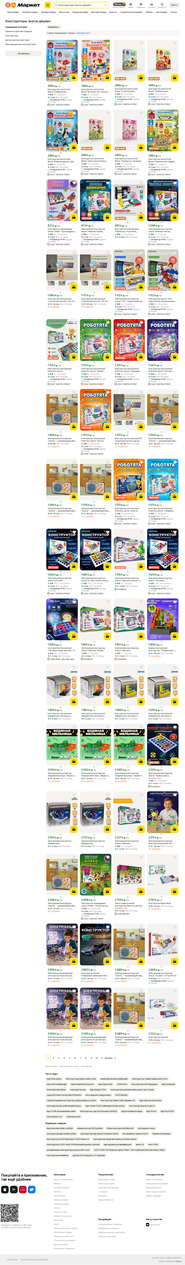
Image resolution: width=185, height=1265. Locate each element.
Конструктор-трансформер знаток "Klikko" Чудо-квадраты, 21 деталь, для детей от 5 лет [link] (61, 230)
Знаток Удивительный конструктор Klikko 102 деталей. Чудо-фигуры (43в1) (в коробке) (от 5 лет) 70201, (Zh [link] (129, 904)
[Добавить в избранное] (74, 43)
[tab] (13, 12)
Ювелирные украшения (64, 1248)
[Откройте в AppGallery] (23, 1193)
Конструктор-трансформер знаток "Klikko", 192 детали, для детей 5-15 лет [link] (95, 904)
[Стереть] (105, 5)
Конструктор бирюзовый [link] (159, 903)
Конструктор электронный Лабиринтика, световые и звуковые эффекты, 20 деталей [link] (129, 714)
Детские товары (61, 1244)
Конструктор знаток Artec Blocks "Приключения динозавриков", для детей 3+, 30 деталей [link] (161, 90)
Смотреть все (83, 33)
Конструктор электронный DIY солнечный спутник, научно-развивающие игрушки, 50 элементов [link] (128, 439)
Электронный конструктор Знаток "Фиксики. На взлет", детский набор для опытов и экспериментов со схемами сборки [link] (127, 579)
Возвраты (102, 1196)
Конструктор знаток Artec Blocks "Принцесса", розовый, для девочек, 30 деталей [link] (128, 160)
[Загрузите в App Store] (5, 1193)
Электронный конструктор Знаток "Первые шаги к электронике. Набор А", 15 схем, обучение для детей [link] (162, 774)
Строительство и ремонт (65, 1240)
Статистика (12, 1260)
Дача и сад (58, 1220)
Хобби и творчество (63, 1216)
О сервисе (103, 1192)
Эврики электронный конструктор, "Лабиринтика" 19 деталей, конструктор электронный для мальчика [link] (162, 649)
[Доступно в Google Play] (14, 1193)
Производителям (153, 1188)
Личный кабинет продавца (110, 1224)
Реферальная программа (157, 1184)
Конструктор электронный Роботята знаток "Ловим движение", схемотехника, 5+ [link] (94, 370)
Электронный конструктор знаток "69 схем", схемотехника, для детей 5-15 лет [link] (61, 579)
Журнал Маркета (105, 1200)
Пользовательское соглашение (34, 1260)
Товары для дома (61, 1204)
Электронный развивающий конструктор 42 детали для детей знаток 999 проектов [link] (60, 974)
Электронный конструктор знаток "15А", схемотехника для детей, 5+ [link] (129, 300)
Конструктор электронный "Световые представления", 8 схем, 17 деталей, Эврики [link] (61, 649)
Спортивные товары (63, 1232)
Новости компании (154, 1179)
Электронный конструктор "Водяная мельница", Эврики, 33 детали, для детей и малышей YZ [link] (62, 774)
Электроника (59, 1196)
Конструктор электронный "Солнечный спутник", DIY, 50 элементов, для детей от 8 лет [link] (61, 300)
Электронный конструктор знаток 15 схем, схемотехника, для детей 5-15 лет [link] (94, 579)
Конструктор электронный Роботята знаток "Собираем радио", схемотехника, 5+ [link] (160, 509)
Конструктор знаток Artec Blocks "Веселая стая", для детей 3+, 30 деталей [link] (95, 90)
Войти (174, 5)
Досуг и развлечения (63, 1179)
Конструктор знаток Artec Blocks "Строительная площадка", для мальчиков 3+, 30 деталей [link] (128, 90)
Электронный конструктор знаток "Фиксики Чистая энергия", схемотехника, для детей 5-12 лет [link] (160, 230)
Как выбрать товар (106, 1179)
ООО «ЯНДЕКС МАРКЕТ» (171, 1258)
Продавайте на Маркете (109, 1228)
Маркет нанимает (154, 1196)
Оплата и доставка (106, 1184)
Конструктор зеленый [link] (158, 1037)
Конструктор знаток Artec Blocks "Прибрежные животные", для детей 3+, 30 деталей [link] (60, 90)
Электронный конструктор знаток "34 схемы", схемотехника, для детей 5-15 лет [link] (161, 579)
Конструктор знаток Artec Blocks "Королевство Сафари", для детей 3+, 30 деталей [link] (161, 160)
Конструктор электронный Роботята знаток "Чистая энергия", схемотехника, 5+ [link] (93, 439)
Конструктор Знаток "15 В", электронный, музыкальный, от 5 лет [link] (162, 300)
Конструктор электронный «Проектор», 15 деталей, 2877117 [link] (127, 230)
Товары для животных (63, 1236)
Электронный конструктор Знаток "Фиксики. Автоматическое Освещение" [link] (128, 842)
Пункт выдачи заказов (156, 1192)
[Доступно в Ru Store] (31, 1193)
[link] (54, 1079)
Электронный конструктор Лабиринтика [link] (59, 842)
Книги (56, 1224)
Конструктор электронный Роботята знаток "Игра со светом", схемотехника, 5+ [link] (127, 509)
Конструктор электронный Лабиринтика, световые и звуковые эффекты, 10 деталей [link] (61, 714)
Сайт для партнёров (107, 1236)
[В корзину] (74, 78)
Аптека (57, 1208)
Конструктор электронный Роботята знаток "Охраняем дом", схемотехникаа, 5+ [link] (127, 370)
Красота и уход (60, 1212)
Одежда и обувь (61, 1200)
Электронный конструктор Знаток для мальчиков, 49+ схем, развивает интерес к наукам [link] (160, 842)
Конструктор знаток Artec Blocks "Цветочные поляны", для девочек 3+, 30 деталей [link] (94, 160)
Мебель (57, 1184)
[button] (54, 27)
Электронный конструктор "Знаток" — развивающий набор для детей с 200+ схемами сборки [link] (62, 439)
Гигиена (57, 1192)
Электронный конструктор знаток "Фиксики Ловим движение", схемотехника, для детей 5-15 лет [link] (94, 230)
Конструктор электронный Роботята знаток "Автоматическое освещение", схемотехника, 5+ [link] (61, 370)
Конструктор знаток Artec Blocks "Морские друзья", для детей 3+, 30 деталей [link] (61, 160)
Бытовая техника (61, 1188)
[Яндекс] (178, 1261)
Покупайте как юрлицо (108, 1188)
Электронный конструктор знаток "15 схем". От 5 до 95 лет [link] (162, 974)
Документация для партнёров (111, 1232)
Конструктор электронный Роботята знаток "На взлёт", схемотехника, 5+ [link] (160, 370)
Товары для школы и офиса (65, 1228)
